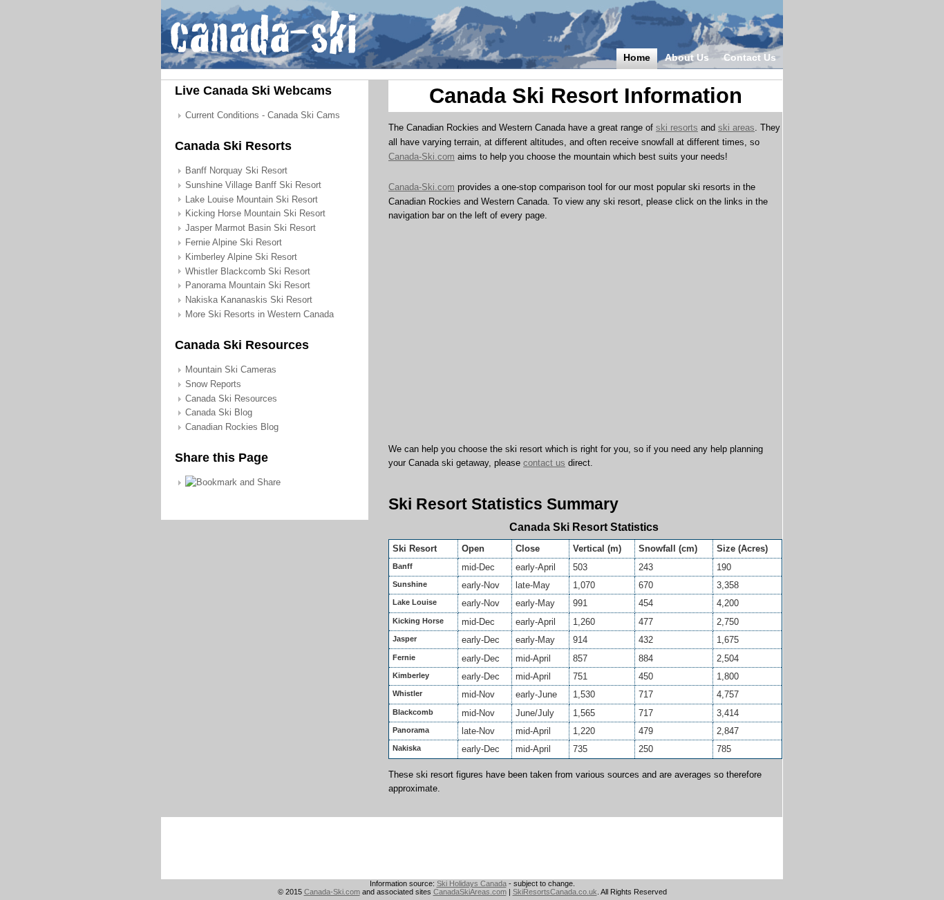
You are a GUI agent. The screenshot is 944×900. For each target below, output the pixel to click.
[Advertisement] (504, 336)
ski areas (736, 127)
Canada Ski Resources (231, 398)
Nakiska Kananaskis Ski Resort (248, 299)
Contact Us (750, 57)
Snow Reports (213, 384)
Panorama (411, 730)
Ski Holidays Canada (472, 883)
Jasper (405, 639)
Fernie (404, 657)
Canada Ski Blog (218, 412)
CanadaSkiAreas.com (470, 892)
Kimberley (411, 675)
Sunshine (410, 584)
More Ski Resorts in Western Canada (259, 314)
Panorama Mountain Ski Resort (247, 285)
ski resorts (677, 127)
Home (636, 57)
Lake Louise (415, 602)
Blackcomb (413, 712)
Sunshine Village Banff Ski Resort (253, 185)
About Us (687, 57)
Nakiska (407, 748)
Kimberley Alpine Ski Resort (241, 257)
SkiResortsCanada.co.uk (555, 892)
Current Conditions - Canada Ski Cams (262, 115)
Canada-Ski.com (421, 156)
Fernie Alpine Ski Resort (233, 242)
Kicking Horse (418, 621)
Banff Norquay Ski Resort (236, 170)
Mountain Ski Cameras (230, 369)
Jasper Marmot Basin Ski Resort (250, 228)
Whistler (407, 693)
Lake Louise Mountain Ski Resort (251, 199)
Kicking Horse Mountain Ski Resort (255, 213)
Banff (403, 566)
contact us (544, 463)
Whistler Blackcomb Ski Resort (247, 271)
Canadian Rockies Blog (232, 427)
